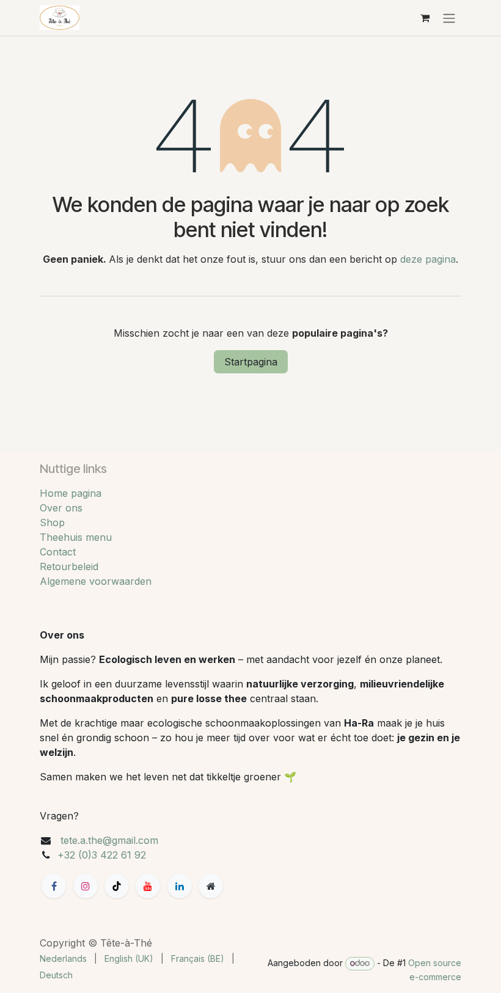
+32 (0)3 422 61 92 (101, 855)
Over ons (61, 508)
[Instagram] (85, 886)
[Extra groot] (211, 886)
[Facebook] (54, 886)
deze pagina (428, 259)
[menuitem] (63, 958)
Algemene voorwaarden (96, 581)
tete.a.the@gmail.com (109, 840)
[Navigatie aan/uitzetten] (449, 18)
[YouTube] (148, 886)
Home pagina (70, 493)
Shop (52, 522)
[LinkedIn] (179, 886)
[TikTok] (116, 886)
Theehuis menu (76, 537)
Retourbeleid (69, 566)
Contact (58, 552)
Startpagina (250, 362)
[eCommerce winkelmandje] (424, 17)
